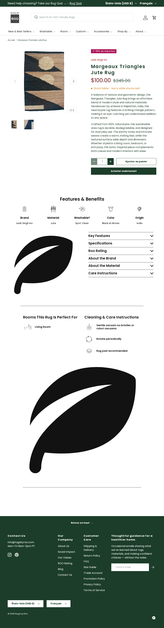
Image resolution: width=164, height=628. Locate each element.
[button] (154, 17)
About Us (63, 546)
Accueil (11, 40)
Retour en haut (80, 522)
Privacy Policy (92, 584)
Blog (60, 569)
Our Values (64, 557)
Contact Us (65, 575)
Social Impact (66, 552)
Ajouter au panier (136, 161)
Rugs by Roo (21, 613)
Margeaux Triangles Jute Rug (32, 40)
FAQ (86, 561)
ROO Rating (65, 563)
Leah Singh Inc (99, 59)
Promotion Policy (94, 579)
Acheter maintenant (124, 171)
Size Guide (90, 567)
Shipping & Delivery (90, 548)
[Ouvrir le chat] (154, 618)
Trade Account (93, 573)
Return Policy (92, 555)
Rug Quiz (76, 3)
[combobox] (82, 17)
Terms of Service (94, 590)
